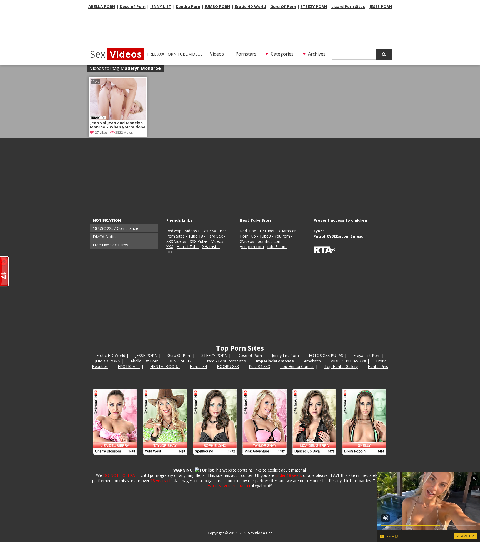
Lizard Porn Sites (348, 6)
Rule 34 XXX (259, 366)
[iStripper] (240, 457)
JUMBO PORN (217, 6)
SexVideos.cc (260, 532)
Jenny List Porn (285, 355)
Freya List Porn (367, 355)
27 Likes (101, 132)
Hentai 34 (198, 366)
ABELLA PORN (101, 6)
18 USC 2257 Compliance (115, 228)
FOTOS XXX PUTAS (326, 355)
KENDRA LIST (181, 361)
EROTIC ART (129, 366)
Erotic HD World (250, 6)
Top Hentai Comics (297, 366)
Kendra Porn (188, 6)
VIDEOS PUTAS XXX (348, 361)
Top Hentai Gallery (341, 366)
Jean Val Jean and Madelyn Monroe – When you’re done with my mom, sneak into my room (118, 125)
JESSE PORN (380, 6)
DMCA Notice (105, 236)
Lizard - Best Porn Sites (225, 361)
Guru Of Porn (283, 6)
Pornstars (246, 54)
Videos (217, 54)
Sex (116, 54)
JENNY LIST (160, 6)
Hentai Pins (378, 366)
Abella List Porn (145, 361)
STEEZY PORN (314, 6)
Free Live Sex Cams (110, 245)
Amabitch (312, 361)
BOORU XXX (228, 366)
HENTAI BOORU (165, 366)
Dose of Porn (133, 6)
